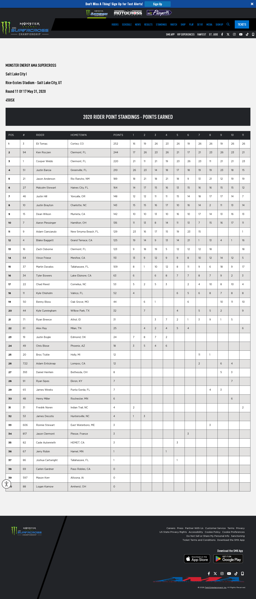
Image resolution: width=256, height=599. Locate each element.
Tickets (242, 24)
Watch (173, 24)
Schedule (126, 24)
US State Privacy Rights (173, 532)
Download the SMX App (231, 540)
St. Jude (213, 34)
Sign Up (157, 4)
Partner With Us (194, 528)
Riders (115, 24)
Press (180, 528)
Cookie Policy (212, 532)
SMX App (170, 34)
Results (148, 24)
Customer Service (215, 528)
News (138, 24)
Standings (161, 24)
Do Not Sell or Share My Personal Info (208, 536)
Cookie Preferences (233, 532)
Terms (230, 528)
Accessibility (196, 532)
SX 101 (200, 24)
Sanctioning (238, 536)
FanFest (201, 34)
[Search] (228, 24)
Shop (183, 24)
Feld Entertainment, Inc (215, 587)
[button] (128, 4)
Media (209, 24)
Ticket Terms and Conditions (199, 540)
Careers (170, 528)
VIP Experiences (186, 34)
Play (191, 24)
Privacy (240, 528)
